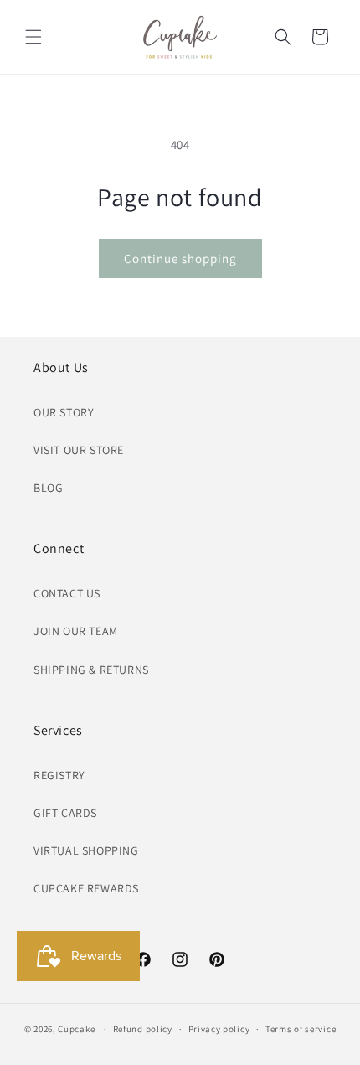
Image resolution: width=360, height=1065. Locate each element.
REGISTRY (59, 775)
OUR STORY (63, 412)
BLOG (48, 487)
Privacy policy (219, 1029)
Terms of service (300, 1029)
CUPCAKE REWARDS (86, 888)
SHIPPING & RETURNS (91, 669)
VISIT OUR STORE (78, 450)
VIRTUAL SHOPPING (86, 850)
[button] (33, 36)
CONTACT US (66, 593)
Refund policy (142, 1029)
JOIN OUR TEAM (75, 630)
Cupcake (76, 1029)
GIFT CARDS (65, 812)
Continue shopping (180, 258)
